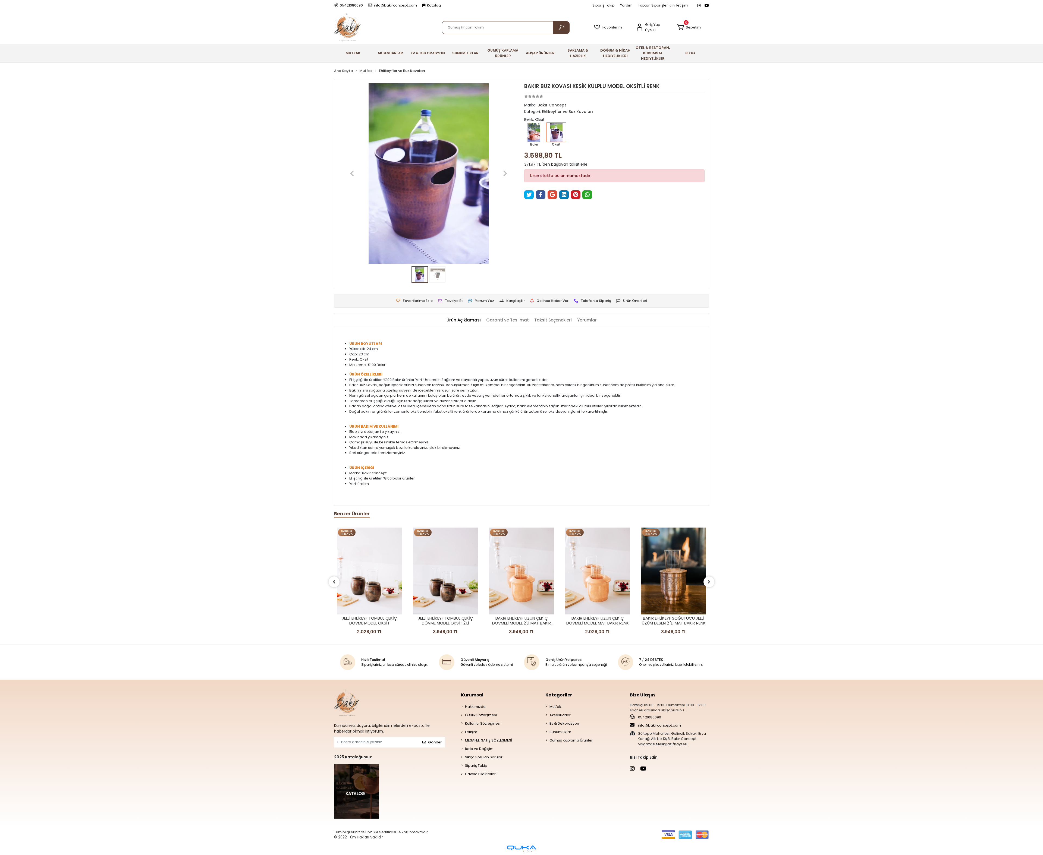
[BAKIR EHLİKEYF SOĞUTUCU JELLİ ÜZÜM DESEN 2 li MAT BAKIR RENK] (673, 571)
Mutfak (555, 706)
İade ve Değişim (479, 748)
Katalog (434, 5)
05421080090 (649, 717)
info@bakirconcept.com (659, 725)
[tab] (464, 320)
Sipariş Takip (603, 5)
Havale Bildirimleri (481, 774)
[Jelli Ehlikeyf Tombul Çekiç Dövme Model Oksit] (369, 571)
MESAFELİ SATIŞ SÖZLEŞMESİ (488, 740)
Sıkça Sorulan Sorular (483, 757)
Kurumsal (472, 695)
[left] (334, 582)
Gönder (435, 742)
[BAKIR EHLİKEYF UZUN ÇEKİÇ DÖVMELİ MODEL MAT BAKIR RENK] (597, 571)
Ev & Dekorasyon (564, 723)
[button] (688, 27)
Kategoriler (558, 695)
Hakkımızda (475, 706)
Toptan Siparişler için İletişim (663, 5)
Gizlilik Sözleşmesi (481, 715)
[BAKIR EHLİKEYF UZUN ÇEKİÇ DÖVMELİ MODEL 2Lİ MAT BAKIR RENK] (521, 571)
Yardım (626, 5)
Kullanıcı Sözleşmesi (483, 723)
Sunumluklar (560, 731)
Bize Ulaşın (642, 695)
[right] (709, 582)
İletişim (471, 731)
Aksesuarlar (560, 715)
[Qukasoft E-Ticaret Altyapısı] (521, 848)
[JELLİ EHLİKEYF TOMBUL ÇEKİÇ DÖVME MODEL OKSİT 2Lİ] (445, 571)
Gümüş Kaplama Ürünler (571, 740)
